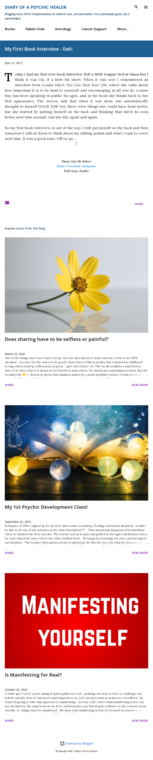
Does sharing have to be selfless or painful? (56, 339)
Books (10, 29)
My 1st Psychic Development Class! (46, 507)
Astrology (63, 29)
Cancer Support (94, 29)
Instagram (89, 166)
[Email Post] (7, 204)
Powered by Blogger (79, 743)
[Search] (136, 7)
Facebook (73, 166)
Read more (140, 385)
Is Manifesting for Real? (33, 674)
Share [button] (139, 204)
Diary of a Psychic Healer (36, 7)
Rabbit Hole (35, 29)
